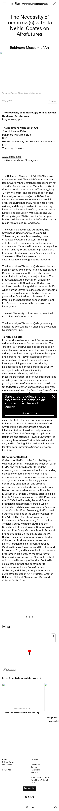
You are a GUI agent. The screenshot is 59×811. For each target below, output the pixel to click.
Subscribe (29, 413)
